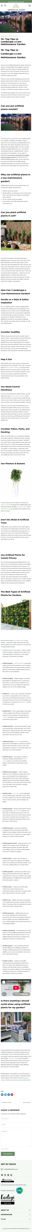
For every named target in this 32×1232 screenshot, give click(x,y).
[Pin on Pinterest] (12, 1094)
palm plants (16, 793)
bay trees (17, 741)
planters (5, 717)
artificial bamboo (19, 663)
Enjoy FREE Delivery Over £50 (16, 2)
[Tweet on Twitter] (5, 1094)
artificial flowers (5, 509)
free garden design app (13, 367)
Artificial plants (13, 1058)
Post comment (7, 1154)
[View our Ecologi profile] (7, 1201)
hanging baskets (22, 507)
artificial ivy (23, 702)
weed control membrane (17, 396)
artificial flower (16, 811)
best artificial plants (18, 640)
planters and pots (6, 505)
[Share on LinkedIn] (8, 1094)
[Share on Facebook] (2, 1094)
